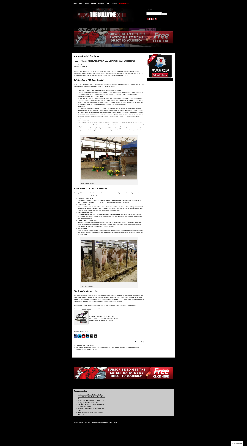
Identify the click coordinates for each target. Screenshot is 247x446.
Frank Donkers (115, 347)
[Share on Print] (91, 336)
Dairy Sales (100, 347)
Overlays (170, 56)
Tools (107, 3)
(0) (81, 64)
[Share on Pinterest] (83, 336)
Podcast (93, 3)
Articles (87, 3)
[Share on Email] (95, 336)
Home (75, 3)
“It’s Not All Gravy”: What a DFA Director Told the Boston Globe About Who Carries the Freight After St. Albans (91, 397)
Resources (101, 3)
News (80, 3)
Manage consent (237, 443)
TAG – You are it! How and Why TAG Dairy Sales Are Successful (104, 60)
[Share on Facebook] (76, 336)
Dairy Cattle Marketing (88, 345)
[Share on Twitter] (80, 336)
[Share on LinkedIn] (87, 336)
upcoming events (86, 309)
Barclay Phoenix (83, 347)
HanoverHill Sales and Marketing (128, 347)
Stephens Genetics (86, 349)
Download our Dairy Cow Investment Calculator (101, 320)
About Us (114, 3)
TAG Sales (94, 349)
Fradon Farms (106, 347)
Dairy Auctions (92, 347)
